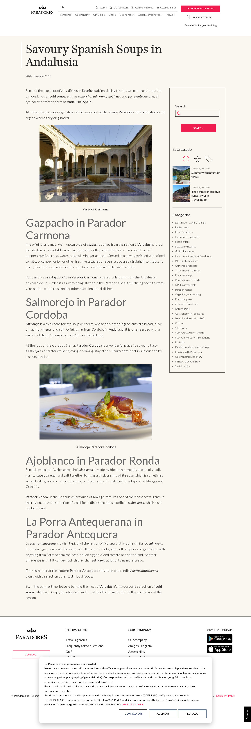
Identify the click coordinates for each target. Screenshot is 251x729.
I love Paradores (184, 232)
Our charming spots (186, 265)
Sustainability (182, 366)
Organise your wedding (188, 294)
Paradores (65, 14)
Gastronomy (82, 14)
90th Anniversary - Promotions (192, 337)
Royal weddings (183, 275)
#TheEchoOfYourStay (187, 361)
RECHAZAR (192, 713)
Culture (179, 323)
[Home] (42, 8)
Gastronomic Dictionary (188, 356)
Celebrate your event (150, 14)
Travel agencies (76, 640)
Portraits (180, 342)
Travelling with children (187, 270)
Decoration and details (187, 280)
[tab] (186, 159)
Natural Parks (183, 308)
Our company (137, 640)
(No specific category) (186, 260)
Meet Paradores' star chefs (190, 318)
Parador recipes (184, 289)
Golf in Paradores (185, 251)
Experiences (126, 14)
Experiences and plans (187, 236)
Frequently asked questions (84, 646)
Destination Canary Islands (190, 222)
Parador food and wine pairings (192, 347)
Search (180, 106)
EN (62, 6)
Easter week (182, 227)
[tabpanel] (197, 185)
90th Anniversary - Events (190, 332)
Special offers (182, 241)
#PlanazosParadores (186, 304)
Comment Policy (225, 695)
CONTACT (31, 654)
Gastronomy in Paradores (189, 313)
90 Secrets (181, 327)
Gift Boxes (99, 14)
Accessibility (136, 652)
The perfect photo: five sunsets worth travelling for (205, 195)
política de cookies (133, 704)
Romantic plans (183, 299)
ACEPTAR (163, 713)
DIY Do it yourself (185, 284)
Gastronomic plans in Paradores (193, 256)
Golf (69, 652)
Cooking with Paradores (188, 351)
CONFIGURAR (133, 713)
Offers (112, 14)
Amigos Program (140, 646)
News (170, 14)
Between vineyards (185, 246)
